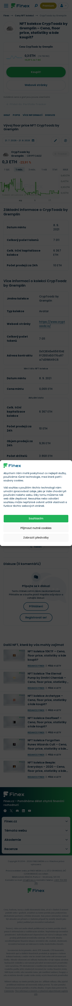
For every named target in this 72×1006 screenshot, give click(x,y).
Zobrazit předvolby (36, 537)
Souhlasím (36, 518)
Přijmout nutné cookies (36, 528)
